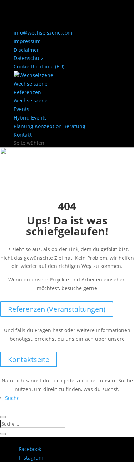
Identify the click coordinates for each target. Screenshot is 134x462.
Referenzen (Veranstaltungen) (56, 309)
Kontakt (23, 134)
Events (21, 109)
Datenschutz (29, 58)
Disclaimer (26, 49)
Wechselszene (31, 83)
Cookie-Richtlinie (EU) (39, 66)
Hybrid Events (30, 117)
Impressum (27, 41)
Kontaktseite (28, 359)
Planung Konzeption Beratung (49, 126)
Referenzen (27, 92)
